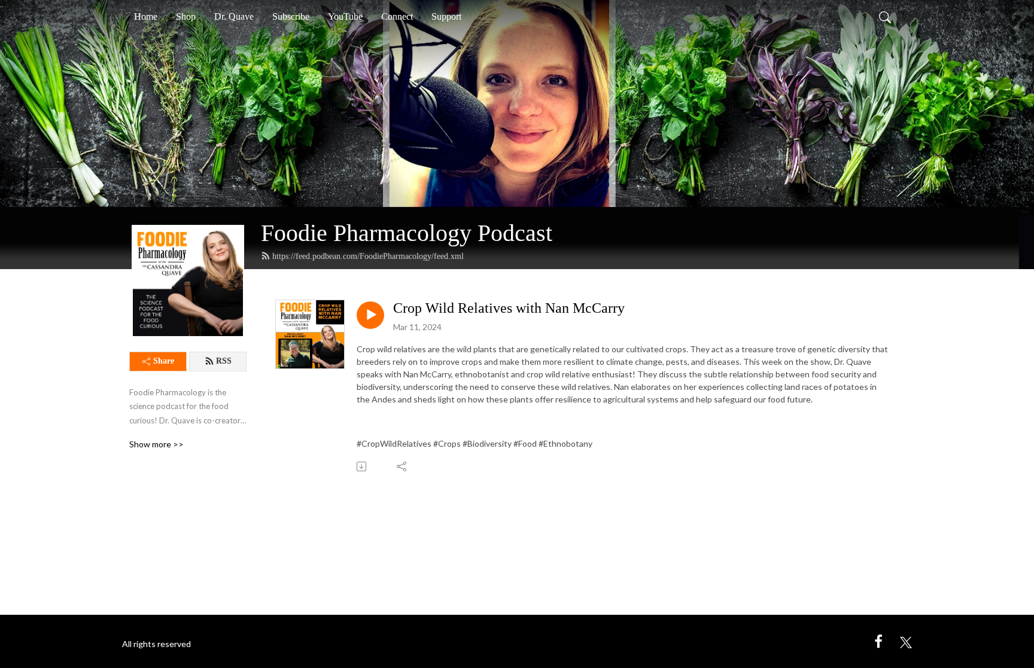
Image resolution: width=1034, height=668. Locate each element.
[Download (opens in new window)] (362, 466)
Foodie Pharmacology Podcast (406, 232)
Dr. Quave (234, 16)
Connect (397, 16)
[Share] (402, 466)
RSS (224, 360)
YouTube (345, 16)
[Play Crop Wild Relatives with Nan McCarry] (370, 315)
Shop (186, 16)
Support (446, 16)
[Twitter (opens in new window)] (906, 641)
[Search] (885, 17)
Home (145, 16)
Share (163, 360)
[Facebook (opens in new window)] (878, 641)
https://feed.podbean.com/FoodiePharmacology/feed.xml (368, 256)
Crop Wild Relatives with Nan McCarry (509, 308)
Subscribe (290, 16)
